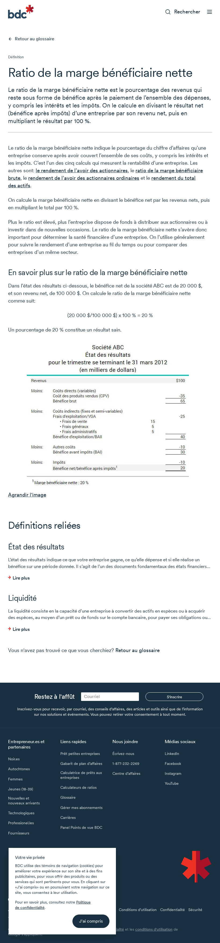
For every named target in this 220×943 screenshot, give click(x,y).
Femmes (15, 779)
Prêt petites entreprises (80, 753)
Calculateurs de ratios (78, 787)
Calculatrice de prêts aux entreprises (81, 775)
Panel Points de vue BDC (81, 827)
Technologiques (21, 813)
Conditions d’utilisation (138, 910)
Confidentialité (172, 910)
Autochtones (19, 769)
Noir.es (14, 759)
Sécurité (195, 910)
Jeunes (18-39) (20, 789)
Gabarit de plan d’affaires (81, 763)
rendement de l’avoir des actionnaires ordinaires (83, 178)
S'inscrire (174, 697)
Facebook (173, 763)
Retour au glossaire (34, 38)
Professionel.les (21, 823)
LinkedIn (172, 753)
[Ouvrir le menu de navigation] (209, 12)
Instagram (173, 773)
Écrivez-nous (123, 753)
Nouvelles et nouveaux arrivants (24, 800)
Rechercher (187, 12)
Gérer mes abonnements (81, 807)
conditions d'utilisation (154, 929)
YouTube (172, 783)
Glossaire (68, 797)
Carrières (68, 817)
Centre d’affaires (126, 773)
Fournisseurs (18, 833)
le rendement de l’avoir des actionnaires (82, 170)
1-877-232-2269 (125, 763)
